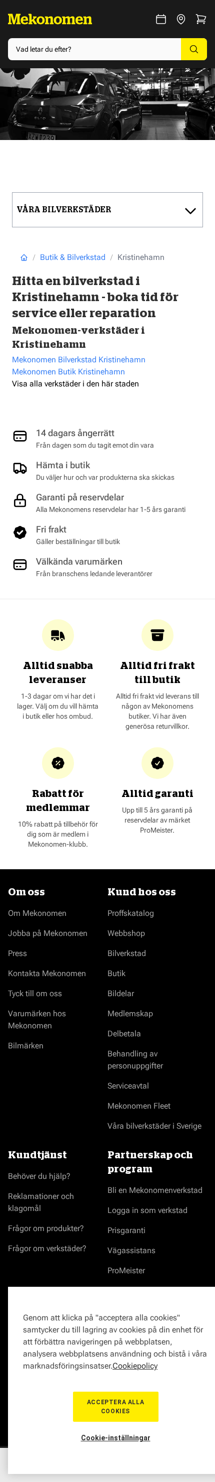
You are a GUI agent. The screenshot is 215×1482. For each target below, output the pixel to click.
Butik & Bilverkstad (73, 257)
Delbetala (124, 1033)
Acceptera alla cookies (115, 1407)
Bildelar (121, 993)
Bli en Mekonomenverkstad (155, 1190)
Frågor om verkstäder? (47, 1248)
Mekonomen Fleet (139, 1106)
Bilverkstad (127, 953)
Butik (117, 973)
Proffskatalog (131, 913)
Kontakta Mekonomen (47, 973)
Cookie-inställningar (115, 1438)
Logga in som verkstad (148, 1210)
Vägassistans (132, 1250)
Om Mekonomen (37, 913)
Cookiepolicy (135, 1366)
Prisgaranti (127, 1230)
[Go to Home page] (50, 19)
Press (17, 953)
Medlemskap (130, 1013)
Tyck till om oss (35, 993)
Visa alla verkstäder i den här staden (75, 383)
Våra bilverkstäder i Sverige (155, 1126)
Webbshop (126, 933)
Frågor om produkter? (46, 1228)
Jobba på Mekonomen (48, 933)
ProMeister (126, 1270)
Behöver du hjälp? (39, 1176)
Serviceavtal (128, 1086)
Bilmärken (26, 1045)
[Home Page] (24, 257)
